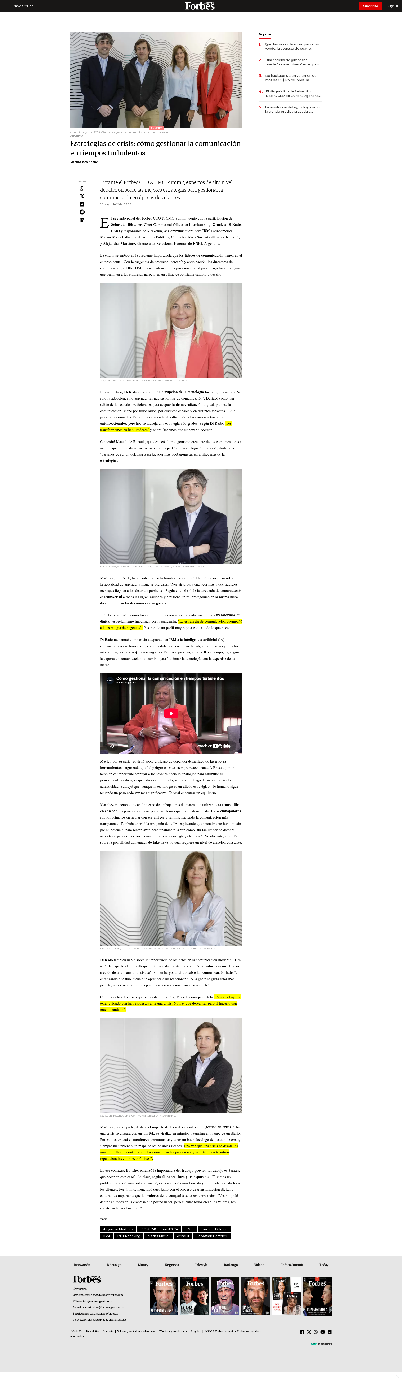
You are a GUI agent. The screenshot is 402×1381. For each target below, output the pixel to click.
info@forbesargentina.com (98, 1301)
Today (323, 1265)
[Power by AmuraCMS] (321, 1344)
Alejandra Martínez (118, 1229)
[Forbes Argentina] (201, 5)
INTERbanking (128, 1236)
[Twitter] (82, 196)
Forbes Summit (292, 1265)
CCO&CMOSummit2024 (159, 1229)
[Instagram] (316, 1332)
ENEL (190, 1229)
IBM (106, 1236)
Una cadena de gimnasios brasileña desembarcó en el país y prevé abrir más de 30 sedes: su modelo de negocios (293, 62)
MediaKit (76, 1331)
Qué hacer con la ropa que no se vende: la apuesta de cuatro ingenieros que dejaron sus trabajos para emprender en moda (292, 46)
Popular (265, 34)
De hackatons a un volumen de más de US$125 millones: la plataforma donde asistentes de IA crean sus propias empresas (291, 78)
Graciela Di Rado (215, 1229)
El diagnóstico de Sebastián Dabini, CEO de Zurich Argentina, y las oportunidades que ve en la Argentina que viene (294, 93)
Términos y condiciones (173, 1331)
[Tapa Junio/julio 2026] (164, 1296)
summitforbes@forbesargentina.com (103, 1307)
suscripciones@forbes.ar (104, 1313)
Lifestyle (201, 1265)
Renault (183, 1236)
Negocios (172, 1265)
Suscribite (370, 6)
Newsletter (92, 1331)
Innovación (82, 1265)
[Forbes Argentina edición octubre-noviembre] (286, 1296)
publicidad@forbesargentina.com (104, 1295)
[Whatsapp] (82, 189)
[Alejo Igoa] (225, 1296)
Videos (259, 1265)
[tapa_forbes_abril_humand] (194, 1296)
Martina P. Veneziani (84, 162)
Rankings (231, 1265)
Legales (196, 1331)
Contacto (108, 1331)
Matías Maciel (158, 1236)
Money (143, 1265)
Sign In (393, 6)
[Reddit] (82, 212)
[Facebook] (82, 204)
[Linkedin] (82, 220)
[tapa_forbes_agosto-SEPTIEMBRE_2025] (317, 1296)
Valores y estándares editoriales (136, 1331)
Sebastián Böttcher (212, 1236)
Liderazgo (114, 1265)
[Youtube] (322, 1332)
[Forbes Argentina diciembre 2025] (255, 1296)
